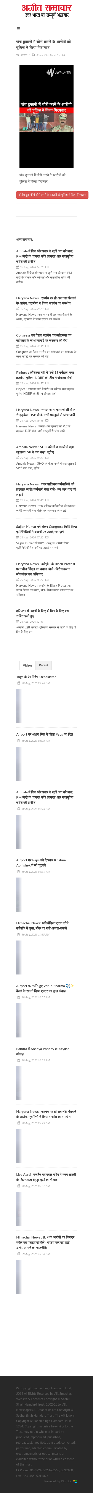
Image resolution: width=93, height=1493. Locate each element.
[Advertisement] (48, 1326)
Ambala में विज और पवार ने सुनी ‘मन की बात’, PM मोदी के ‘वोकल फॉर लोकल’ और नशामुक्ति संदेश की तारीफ (44, 256)
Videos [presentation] (27, 665)
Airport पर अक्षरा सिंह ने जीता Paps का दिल (44, 734)
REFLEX (67, 1481)
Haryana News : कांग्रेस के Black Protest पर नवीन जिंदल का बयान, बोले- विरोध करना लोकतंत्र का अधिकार (45, 569)
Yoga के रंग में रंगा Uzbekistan (36, 677)
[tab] (27, 665)
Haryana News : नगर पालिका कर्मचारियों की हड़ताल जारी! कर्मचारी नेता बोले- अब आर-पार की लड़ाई (46, 489)
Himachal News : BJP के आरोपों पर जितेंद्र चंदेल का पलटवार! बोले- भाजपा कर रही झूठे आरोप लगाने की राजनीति (45, 1243)
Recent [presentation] (43, 665)
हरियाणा (24, 55)
